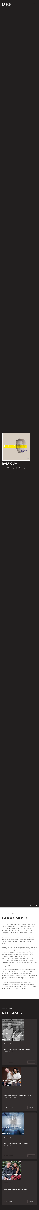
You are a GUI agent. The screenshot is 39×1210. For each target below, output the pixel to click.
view (31, 1062)
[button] (35, 4)
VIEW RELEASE (9, 473)
